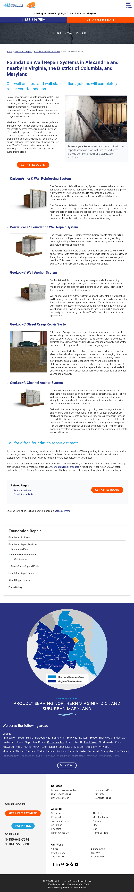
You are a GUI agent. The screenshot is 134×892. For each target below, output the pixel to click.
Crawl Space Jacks (24, 494)
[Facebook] (53, 864)
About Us (97, 813)
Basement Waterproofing (64, 790)
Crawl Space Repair (61, 794)
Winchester (78, 755)
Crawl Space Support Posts (25, 566)
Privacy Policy (55, 887)
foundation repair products (65, 467)
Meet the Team (100, 817)
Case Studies (98, 856)
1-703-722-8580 (17, 844)
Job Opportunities (60, 821)
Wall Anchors (20, 559)
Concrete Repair (103, 798)
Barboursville (42, 737)
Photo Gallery (15, 587)
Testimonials (58, 856)
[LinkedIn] (58, 864)
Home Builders (100, 833)
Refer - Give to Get (60, 833)
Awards (97, 821)
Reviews (95, 852)
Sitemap (81, 887)
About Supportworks (19, 580)
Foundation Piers (19, 549)
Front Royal (90, 742)
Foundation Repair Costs (21, 573)
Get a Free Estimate (100, 19)
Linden (53, 746)
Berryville (72, 737)
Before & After (98, 848)
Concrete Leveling (60, 798)
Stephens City (11, 755)
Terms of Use (70, 887)
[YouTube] (76, 864)
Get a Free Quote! (33, 164)
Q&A (95, 829)
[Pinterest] (63, 864)
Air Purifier (100, 794)
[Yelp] (72, 864)
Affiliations (56, 825)
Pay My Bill (23, 825)
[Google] (67, 864)
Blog (95, 825)
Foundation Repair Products (22, 544)
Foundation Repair (24, 531)
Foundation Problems (19, 537)
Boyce (93, 737)
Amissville (9, 737)
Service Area (57, 813)
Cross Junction (55, 742)
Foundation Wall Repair (23, 554)
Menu (128, 7)
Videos (54, 848)
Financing (56, 829)
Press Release (58, 817)
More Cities (67, 765)
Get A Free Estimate (23, 813)
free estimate (63, 511)
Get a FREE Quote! (107, 489)
